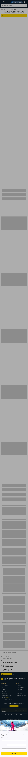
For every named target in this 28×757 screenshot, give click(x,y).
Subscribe (14, 753)
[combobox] (3, 745)
